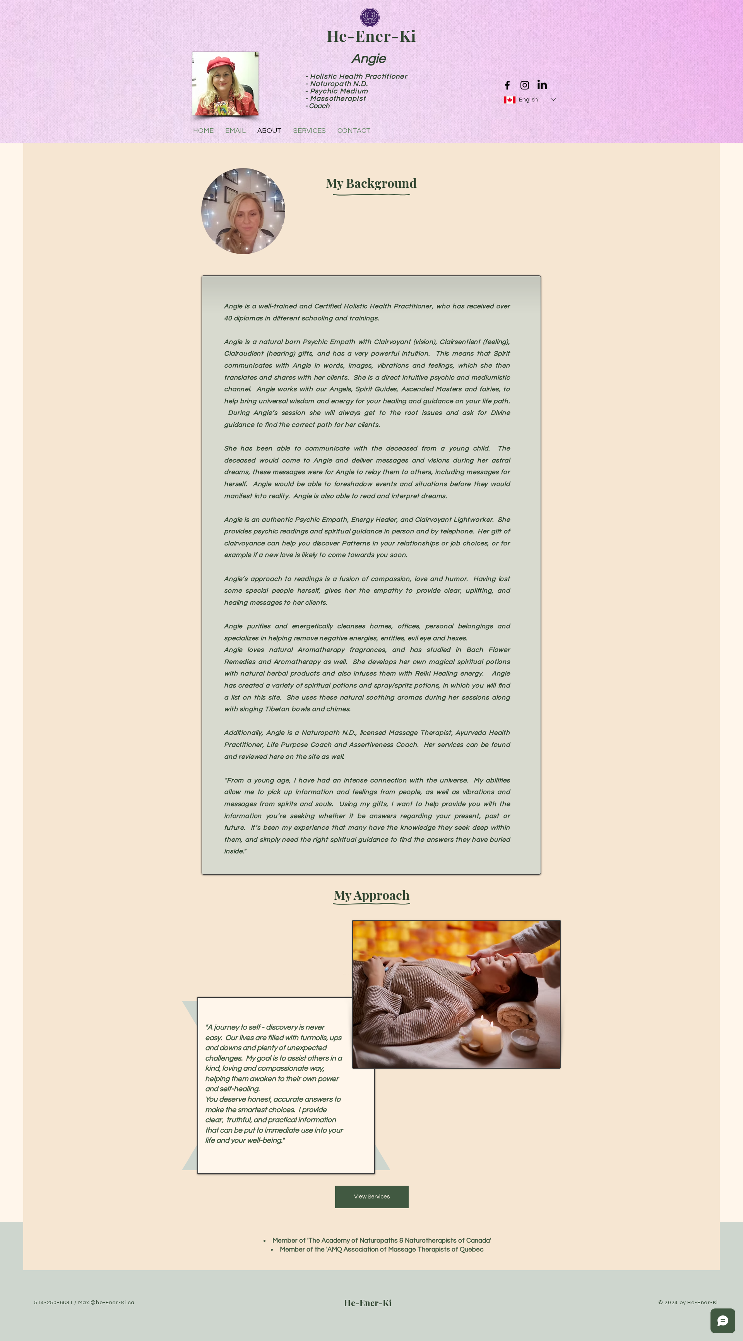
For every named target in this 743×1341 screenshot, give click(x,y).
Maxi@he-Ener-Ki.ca (106, 1302)
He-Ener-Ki (368, 1302)
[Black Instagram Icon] (525, 85)
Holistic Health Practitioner (358, 76)
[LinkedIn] (542, 85)
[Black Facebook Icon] (507, 85)
